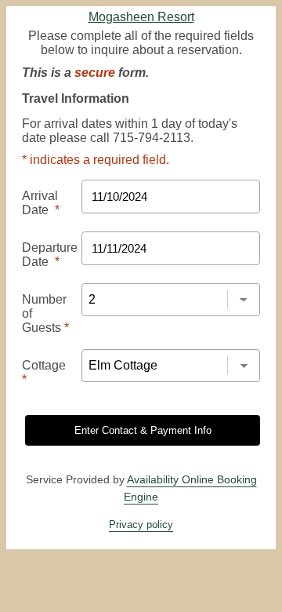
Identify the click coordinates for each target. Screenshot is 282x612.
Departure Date (50, 254)
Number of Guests (45, 313)
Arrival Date (41, 203)
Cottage (44, 372)
